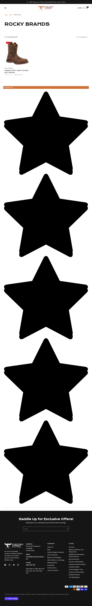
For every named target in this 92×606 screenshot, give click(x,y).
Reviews (8, 87)
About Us (50, 547)
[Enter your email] (67, 529)
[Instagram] (11, 565)
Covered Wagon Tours (76, 569)
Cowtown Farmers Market (77, 564)
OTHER (71, 543)
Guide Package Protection (55, 552)
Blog (48, 549)
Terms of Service (52, 570)
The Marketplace (74, 577)
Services (71, 547)
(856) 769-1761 (30, 565)
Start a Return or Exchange (56, 560)
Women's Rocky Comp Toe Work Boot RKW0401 (16, 71)
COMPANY (51, 543)
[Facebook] (6, 565)
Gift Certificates (52, 555)
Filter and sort (12, 37)
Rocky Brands (8, 68)
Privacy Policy (51, 568)
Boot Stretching (74, 559)
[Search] (83, 8)
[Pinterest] (15, 565)
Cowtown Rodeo (74, 567)
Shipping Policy (52, 562)
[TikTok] (19, 565)
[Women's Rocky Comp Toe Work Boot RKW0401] (17, 53)
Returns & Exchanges (54, 557)
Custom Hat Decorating (76, 572)
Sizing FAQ (50, 565)
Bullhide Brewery (74, 575)
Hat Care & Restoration (76, 562)
